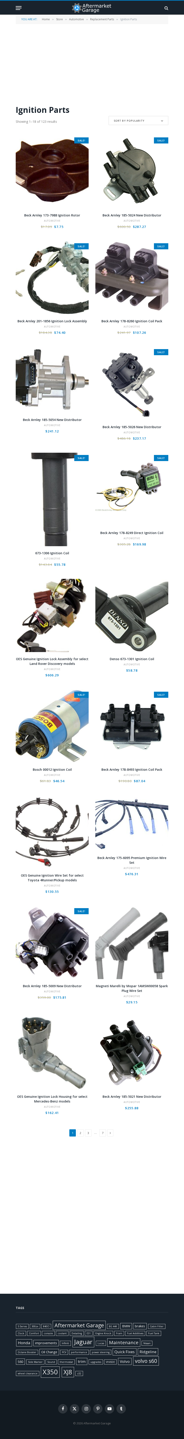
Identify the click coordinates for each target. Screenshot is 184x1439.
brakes (140, 1326)
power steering (101, 1352)
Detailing (77, 1333)
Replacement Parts (102, 19)
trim (81, 1361)
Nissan (147, 1343)
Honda (24, 1342)
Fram (119, 1333)
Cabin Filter (157, 1326)
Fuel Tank (153, 1333)
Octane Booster (27, 1352)
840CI (46, 1326)
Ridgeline (148, 1351)
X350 (50, 1371)
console (48, 1333)
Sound (51, 1362)
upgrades (95, 1362)
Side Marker (35, 1362)
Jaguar (83, 1342)
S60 (20, 1361)
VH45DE (110, 1362)
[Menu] (19, 8)
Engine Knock (103, 1333)
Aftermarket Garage (79, 1325)
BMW (126, 1326)
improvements (46, 1343)
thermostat (66, 1362)
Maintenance (123, 1342)
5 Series (22, 1326)
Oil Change (49, 1352)
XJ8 (68, 1372)
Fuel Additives (135, 1333)
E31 (89, 1333)
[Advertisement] (92, 64)
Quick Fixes (124, 1351)
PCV (64, 1352)
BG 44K (113, 1326)
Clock (21, 1333)
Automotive (76, 19)
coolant (62, 1333)
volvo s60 (146, 1360)
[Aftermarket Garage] (92, 8)
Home (46, 19)
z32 (79, 1373)
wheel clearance (27, 1373)
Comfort (34, 1333)
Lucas (101, 1343)
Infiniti (65, 1343)
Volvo (125, 1361)
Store (59, 19)
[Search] (166, 8)
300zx (35, 1326)
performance (79, 1352)
